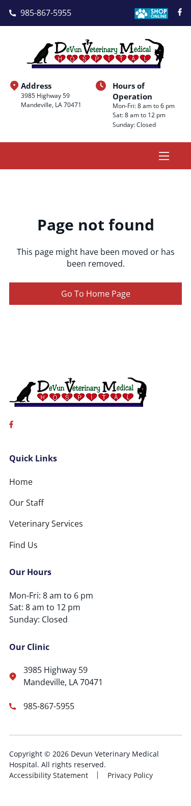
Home (21, 481)
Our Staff (26, 502)
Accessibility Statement (48, 775)
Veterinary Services (46, 523)
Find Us (23, 545)
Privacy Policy (130, 775)
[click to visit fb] (180, 13)
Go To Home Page (95, 293)
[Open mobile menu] (164, 156)
